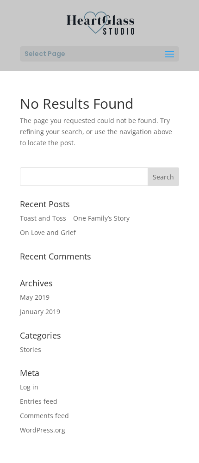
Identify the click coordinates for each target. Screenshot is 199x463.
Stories (30, 349)
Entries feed (38, 401)
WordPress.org (42, 430)
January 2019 (40, 311)
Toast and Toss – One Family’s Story (75, 218)
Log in (29, 387)
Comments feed (44, 415)
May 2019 (35, 297)
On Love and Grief (48, 232)
